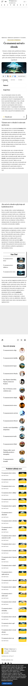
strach (3, 158)
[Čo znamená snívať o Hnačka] (22, 373)
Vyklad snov (5, 79)
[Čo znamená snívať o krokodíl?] (22, 460)
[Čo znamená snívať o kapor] (22, 366)
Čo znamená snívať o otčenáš (9, 551)
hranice (21, 128)
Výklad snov (4, 37)
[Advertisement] (14, 21)
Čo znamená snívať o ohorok (9, 617)
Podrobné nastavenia (7, 680)
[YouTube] (5, 663)
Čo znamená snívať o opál (8, 623)
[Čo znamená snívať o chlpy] (22, 350)
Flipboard (5, 85)
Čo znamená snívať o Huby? (10, 444)
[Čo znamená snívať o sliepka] (22, 397)
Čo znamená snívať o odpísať (9, 587)
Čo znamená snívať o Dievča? (10, 421)
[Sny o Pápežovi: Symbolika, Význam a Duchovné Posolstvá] (22, 381)
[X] (3, 663)
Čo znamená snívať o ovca (8, 486)
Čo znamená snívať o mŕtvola (10, 413)
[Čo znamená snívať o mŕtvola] (22, 413)
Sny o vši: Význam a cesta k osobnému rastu (9, 390)
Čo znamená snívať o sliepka (10, 398)
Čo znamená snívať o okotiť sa (9, 499)
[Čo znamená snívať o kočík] (22, 436)
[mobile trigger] (3, 2)
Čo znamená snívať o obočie (9, 473)
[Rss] (11, 663)
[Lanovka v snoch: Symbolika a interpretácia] (22, 428)
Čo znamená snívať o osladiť (9, 565)
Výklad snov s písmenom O (14, 37)
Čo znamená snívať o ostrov (9, 544)
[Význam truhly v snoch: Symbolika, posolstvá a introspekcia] (22, 452)
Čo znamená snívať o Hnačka (10, 374)
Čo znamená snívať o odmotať (9, 580)
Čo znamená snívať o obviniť (9, 602)
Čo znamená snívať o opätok (9, 506)
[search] (21, 1)
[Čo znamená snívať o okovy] (21, 260)
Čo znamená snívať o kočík (9, 436)
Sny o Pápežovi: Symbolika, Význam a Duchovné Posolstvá (9, 382)
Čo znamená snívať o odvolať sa (9, 521)
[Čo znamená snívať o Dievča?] (22, 421)
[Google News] (8, 663)
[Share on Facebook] (5, 76)
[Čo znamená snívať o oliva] (21, 273)
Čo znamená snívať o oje (8, 638)
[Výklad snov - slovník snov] (14, 1)
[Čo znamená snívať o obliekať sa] (21, 266)
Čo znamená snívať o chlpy (9, 350)
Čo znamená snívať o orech (8, 480)
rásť (20, 240)
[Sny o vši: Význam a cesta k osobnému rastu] (22, 390)
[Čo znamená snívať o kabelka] (22, 358)
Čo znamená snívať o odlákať (9, 493)
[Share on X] (8, 76)
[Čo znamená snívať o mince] (22, 405)
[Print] (15, 76)
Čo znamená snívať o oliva (9, 272)
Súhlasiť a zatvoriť (7, 683)
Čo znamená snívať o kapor (10, 366)
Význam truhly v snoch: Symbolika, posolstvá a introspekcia (9, 452)
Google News (6, 90)
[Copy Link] (13, 76)
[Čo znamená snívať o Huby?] (22, 444)
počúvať (18, 292)
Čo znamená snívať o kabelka (10, 358)
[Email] (10, 76)
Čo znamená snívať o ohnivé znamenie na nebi (9, 537)
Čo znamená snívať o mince (10, 405)
